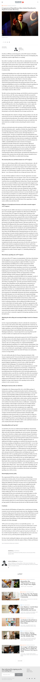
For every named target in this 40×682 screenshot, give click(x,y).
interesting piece (17, 53)
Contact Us (29, 670)
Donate (28, 669)
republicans (11, 543)
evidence (4, 434)
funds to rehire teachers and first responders (27, 398)
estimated (16, 416)
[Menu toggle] (2, 2)
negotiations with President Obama (27, 346)
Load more (20, 660)
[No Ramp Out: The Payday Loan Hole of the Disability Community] (10, 596)
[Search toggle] (37, 2)
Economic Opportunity (12, 5)
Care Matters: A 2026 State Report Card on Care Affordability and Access (29, 608)
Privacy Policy (30, 671)
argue (29, 482)
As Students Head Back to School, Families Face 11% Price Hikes (29, 621)
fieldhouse (6, 543)
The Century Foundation (31, 638)
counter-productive (22, 434)
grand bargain (18, 348)
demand (29, 434)
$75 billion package (14, 220)
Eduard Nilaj (30, 640)
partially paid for (17, 453)
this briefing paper (12, 364)
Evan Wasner (30, 586)
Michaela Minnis (26, 654)
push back (26, 493)
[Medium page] (34, 678)
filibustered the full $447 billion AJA (24, 394)
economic (34, 432)
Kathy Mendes (26, 613)
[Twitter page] (32, 678)
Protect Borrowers (24, 639)
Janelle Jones (33, 626)
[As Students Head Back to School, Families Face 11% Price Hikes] (10, 622)
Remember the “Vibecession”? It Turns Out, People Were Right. (28, 583)
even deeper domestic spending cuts (27, 464)
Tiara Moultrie (32, 654)
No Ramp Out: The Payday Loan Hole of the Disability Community (29, 595)
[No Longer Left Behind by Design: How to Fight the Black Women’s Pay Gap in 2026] (10, 649)
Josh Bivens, (13, 550)
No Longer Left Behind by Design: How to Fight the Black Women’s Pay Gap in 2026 (29, 649)
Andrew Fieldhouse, (15, 561)
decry (11, 480)
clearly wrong (26, 488)
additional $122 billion (28, 305)
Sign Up (18, 674)
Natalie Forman (26, 626)
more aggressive (11, 489)
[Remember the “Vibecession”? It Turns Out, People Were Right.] (10, 583)
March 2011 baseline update (15, 303)
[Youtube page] (29, 678)
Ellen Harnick (24, 600)
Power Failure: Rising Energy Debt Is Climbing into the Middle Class (28, 634)
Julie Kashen (33, 613)
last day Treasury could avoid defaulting (13, 360)
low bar (27, 491)
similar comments (32, 516)
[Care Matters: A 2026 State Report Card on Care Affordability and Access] (10, 609)
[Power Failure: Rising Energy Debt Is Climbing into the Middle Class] (10, 635)
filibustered (12, 224)
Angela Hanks (30, 639)
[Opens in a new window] (19, 51)
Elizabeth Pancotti (30, 625)
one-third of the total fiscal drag (12, 96)
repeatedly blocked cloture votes (21, 235)
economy (17, 543)
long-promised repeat (13, 82)
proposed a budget (20, 274)
